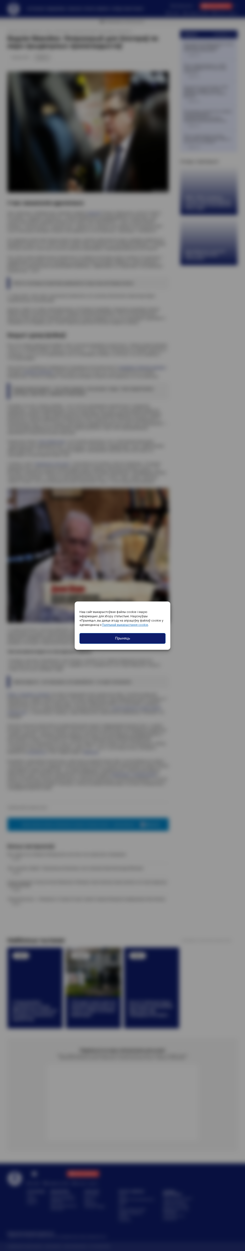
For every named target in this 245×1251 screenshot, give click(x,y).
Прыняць (122, 638)
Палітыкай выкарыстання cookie (125, 625)
